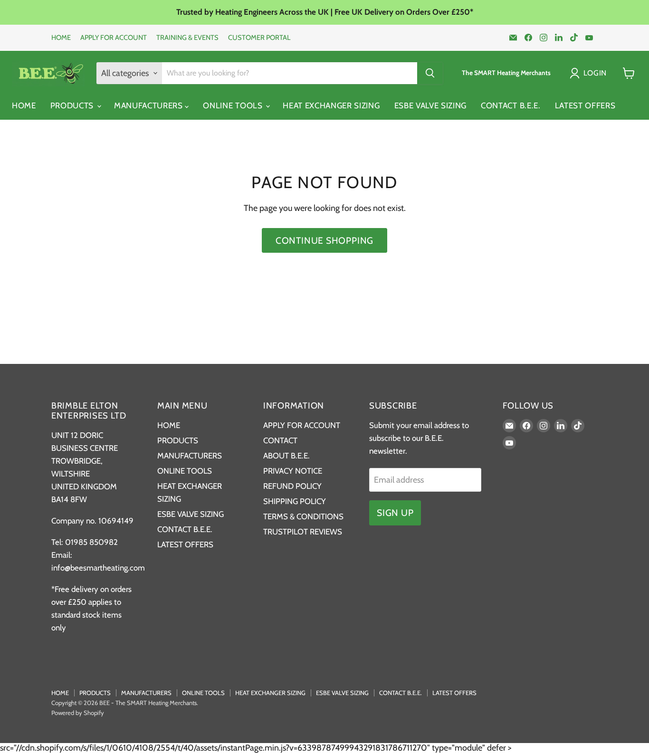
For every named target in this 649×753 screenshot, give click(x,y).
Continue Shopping (324, 240)
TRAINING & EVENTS (187, 38)
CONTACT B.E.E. (511, 105)
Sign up (395, 512)
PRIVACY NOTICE (292, 471)
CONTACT (280, 440)
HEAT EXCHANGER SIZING (331, 105)
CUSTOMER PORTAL (259, 38)
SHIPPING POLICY (294, 501)
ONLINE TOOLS (234, 105)
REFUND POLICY (292, 486)
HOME (61, 38)
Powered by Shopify (77, 712)
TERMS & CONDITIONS (303, 516)
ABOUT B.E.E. (286, 455)
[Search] (430, 73)
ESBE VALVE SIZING (430, 105)
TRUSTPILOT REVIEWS (302, 531)
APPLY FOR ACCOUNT (113, 38)
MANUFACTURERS (149, 105)
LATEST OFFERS (585, 105)
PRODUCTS (73, 105)
